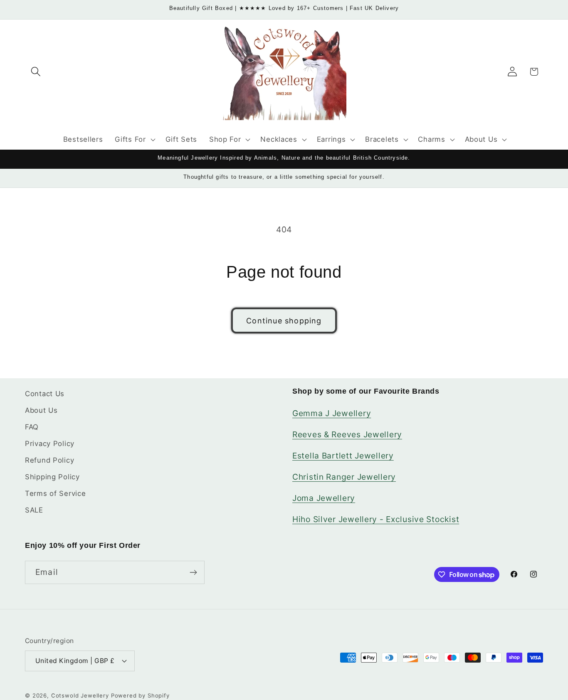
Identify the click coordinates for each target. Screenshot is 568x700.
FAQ (32, 427)
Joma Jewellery (323, 498)
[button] (36, 72)
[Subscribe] (193, 572)
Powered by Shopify (140, 695)
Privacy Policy (49, 443)
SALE (34, 510)
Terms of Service (55, 493)
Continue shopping (283, 320)
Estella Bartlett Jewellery (343, 456)
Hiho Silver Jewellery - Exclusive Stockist (375, 519)
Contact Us (44, 393)
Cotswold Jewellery (80, 695)
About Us (41, 410)
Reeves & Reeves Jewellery (347, 434)
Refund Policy (49, 460)
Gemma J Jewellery (331, 413)
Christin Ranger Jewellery (344, 477)
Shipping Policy (52, 477)
